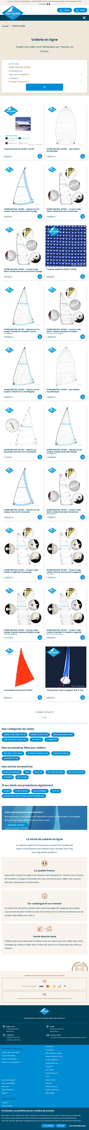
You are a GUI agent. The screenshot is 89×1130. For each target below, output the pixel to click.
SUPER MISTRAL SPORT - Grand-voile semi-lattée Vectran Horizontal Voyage (23, 270)
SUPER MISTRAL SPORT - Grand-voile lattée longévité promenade (21, 571)
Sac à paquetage (76, 772)
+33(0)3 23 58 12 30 (13, 1037)
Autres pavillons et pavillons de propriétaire (24, 796)
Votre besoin (13, 78)
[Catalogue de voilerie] (44, 905)
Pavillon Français (12, 772)
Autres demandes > (52, 1090)
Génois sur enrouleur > (9, 1059)
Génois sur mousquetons (15, 739)
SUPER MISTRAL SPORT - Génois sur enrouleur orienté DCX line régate (22, 391)
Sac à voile (22, 777)
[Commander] (40, 156)
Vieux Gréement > (8, 1090)
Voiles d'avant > (51, 1080)
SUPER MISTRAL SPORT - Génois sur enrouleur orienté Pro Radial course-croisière (22, 331)
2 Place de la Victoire (56, 1029)
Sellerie (7, 791)
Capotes (55, 791)
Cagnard (8, 777)
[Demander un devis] (44, 938)
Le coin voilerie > (7, 1106)
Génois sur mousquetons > (11, 1062)
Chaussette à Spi (11, 758)
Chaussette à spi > (52, 1063)
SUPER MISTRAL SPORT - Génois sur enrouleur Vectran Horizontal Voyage (22, 210)
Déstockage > (50, 1093)
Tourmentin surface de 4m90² (18, 690)
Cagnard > (49, 1067)
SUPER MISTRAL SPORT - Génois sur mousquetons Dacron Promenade (20, 451)
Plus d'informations (77, 1126)
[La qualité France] (44, 872)
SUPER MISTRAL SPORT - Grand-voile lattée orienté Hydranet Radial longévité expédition (22, 631)
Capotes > (49, 1083)
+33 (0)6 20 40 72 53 (13, 1040)
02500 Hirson (54, 1031)
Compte (66, 10)
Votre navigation (15, 71)
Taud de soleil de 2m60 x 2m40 (62, 269)
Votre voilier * (14, 64)
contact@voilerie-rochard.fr (77, 1037)
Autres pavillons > (51, 1086)
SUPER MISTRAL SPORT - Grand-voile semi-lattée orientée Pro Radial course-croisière (64, 331)
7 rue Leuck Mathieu (12, 1029)
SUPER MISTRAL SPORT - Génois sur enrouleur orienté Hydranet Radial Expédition (65, 451)
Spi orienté (36, 739)
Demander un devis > (16, 825)
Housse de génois (60, 753)
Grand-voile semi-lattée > (11, 1052)
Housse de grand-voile (37, 753)
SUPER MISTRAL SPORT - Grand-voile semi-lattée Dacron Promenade (64, 210)
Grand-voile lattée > (9, 1056)
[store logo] (13, 13)
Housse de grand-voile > (54, 1056)
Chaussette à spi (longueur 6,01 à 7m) (65, 690)
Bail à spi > (5, 1086)
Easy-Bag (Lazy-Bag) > (53, 1053)
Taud (27, 772)
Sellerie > (5, 1093)
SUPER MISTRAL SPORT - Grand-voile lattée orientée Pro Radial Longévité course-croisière (64, 631)
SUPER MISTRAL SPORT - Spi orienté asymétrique (63, 391)
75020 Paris (10, 1031)
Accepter (49, 1126)
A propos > (5, 1103)
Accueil (5, 26)
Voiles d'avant (21, 791)
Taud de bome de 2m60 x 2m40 (19, 149)
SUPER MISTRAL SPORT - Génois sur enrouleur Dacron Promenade (22, 511)
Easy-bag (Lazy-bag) (13, 753)
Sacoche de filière (55, 772)
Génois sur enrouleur (63, 734)
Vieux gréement (40, 791)
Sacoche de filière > (8, 1083)
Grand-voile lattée (39, 734)
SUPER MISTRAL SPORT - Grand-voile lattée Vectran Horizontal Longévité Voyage (64, 571)
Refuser (61, 1126)
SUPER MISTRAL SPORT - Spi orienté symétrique (63, 150)
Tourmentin (51, 739)
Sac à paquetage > (9, 1080)
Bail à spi (38, 772)
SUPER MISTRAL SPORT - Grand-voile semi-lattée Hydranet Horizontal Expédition (64, 511)
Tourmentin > (50, 1050)
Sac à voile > (49, 1070)
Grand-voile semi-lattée (14, 734)
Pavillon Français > (52, 1073)
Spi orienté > (49, 1047)
